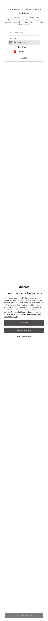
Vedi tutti (24, 58)
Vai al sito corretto (24, 615)
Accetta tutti (24, 323)
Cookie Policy (14, 314)
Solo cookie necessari (24, 330)
